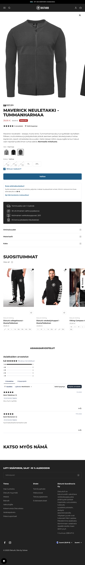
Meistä (6, 497)
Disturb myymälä (10, 493)
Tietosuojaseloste (40, 497)
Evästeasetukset (40, 501)
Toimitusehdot (39, 489)
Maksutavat (38, 493)
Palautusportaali (10, 516)
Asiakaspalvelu (9, 512)
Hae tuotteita (9, 489)
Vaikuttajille (8, 505)
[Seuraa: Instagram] (10, 542)
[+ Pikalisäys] (31, 312)
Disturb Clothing (8, 318)
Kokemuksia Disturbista (13, 508)
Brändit (6, 501)
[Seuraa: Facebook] (4, 542)
